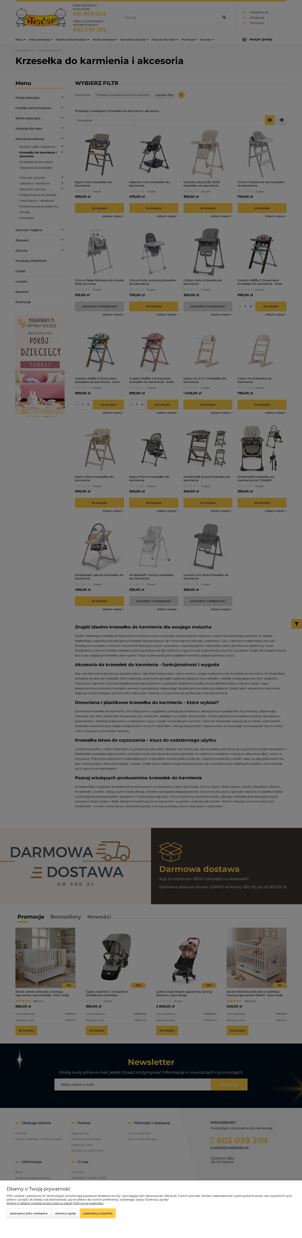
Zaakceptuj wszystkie (97, 1213)
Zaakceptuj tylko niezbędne (29, 1213)
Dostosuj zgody (65, 1213)
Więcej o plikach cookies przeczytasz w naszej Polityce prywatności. (55, 1203)
